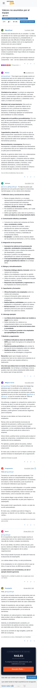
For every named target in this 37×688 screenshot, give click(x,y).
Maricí (6, 531)
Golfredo (7, 183)
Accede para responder (27, 21)
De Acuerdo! (32, 677)
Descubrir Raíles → (18, 669)
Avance (7, 72)
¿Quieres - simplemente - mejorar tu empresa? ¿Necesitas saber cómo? (16, 18)
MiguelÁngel (8, 30)
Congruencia (9, 468)
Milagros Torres (9, 382)
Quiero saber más (8, 686)
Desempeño (8, 588)
